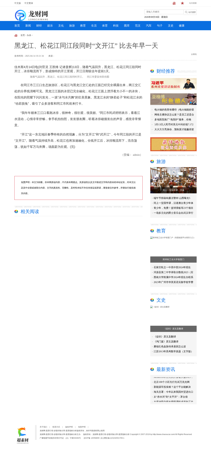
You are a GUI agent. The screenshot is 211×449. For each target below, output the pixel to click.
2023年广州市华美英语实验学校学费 (173, 282)
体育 (105, 25)
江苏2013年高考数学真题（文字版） (173, 351)
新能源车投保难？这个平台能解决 (172, 384)
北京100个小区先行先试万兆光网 (172, 379)
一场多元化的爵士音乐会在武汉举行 (173, 213)
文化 (61, 25)
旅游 (72, 25)
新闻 (28, 25)
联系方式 (56, 427)
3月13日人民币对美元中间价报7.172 (173, 124)
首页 (17, 25)
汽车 (149, 25)
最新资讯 (165, 369)
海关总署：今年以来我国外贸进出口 (173, 389)
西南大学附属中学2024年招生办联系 (173, 277)
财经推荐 (165, 71)
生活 (94, 25)
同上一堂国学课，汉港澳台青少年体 (173, 203)
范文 (138, 25)
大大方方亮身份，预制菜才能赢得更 (174, 129)
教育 (83, 25)
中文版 (17, 3)
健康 (181, 25)
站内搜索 (193, 3)
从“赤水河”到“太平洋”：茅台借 (171, 394)
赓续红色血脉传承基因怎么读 (170, 346)
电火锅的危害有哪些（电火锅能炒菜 (174, 109)
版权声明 (69, 427)
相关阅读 (30, 211)
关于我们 (43, 427)
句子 (159, 25)
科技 (116, 25)
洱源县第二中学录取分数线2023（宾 (173, 272)
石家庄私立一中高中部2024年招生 (172, 267)
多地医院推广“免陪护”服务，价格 (172, 119)
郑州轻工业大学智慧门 (173, 259)
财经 (39, 25)
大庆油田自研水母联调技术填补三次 (173, 399)
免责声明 (82, 427)
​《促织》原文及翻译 (173, 329)
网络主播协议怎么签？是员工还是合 (174, 114)
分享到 (194, 54)
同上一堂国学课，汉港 (173, 190)
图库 (127, 25)
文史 (170, 25)
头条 (29, 35)
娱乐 (50, 25)
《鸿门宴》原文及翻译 (166, 341)
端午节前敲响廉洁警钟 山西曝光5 (172, 198)
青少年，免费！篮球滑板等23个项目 (173, 208)
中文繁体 (28, 3)
